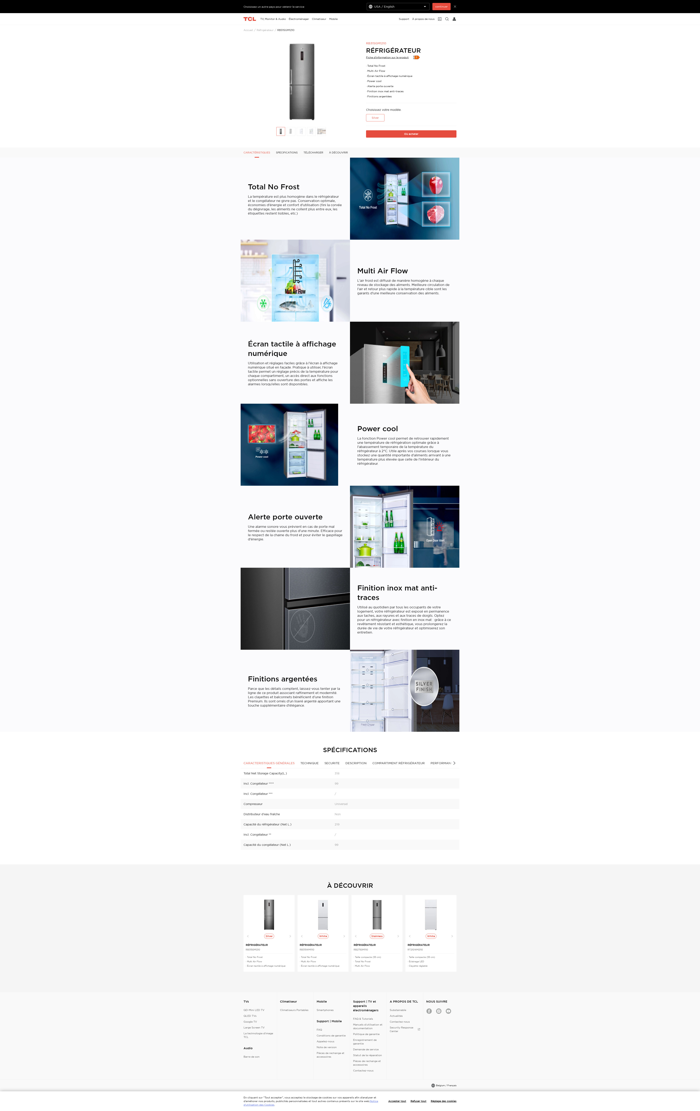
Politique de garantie (366, 1034)
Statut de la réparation (367, 1055)
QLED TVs (250, 1016)
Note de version (327, 1047)
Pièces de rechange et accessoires (330, 1054)
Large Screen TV (254, 1027)
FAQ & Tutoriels (363, 1018)
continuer (441, 6)
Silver (375, 117)
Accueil (248, 30)
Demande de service (366, 1049)
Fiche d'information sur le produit (387, 57)
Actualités (396, 1016)
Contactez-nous (363, 1070)
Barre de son (252, 1056)
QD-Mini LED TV (254, 1010)
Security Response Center (401, 1029)
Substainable (398, 1010)
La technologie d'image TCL (258, 1035)
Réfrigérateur (265, 30)
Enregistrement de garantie (365, 1041)
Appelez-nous (325, 1041)
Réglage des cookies (443, 1101)
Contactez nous (400, 1021)
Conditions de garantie (331, 1035)
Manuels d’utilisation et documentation (367, 1026)
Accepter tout (397, 1101)
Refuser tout (418, 1101)
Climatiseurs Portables (294, 1010)
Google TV (250, 1021)
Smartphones (325, 1010)
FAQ (319, 1029)
